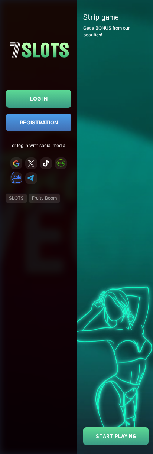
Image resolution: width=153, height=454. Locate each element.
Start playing (116, 436)
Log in (39, 98)
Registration (39, 122)
